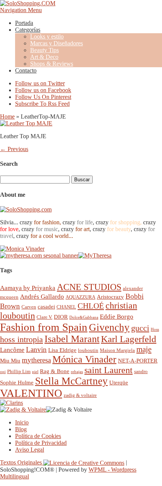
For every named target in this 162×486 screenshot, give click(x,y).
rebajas (77, 372)
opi (3, 372)
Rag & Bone (54, 371)
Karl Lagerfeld (128, 339)
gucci (140, 328)
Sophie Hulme (17, 382)
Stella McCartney (71, 381)
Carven (28, 307)
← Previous (14, 149)
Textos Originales (21, 462)
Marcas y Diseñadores (56, 43)
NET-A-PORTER (137, 360)
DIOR (61, 316)
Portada (24, 23)
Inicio (22, 422)
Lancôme (12, 349)
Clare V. (44, 317)
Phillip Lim (19, 371)
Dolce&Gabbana (83, 317)
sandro (141, 371)
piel (35, 372)
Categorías (27, 29)
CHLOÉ (91, 305)
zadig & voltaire (80, 395)
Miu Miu (10, 360)
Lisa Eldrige (62, 350)
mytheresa (36, 360)
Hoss (155, 329)
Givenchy (109, 327)
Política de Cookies (38, 436)
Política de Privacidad (41, 443)
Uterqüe (118, 382)
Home (7, 116)
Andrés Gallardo (42, 296)
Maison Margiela (117, 350)
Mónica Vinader (84, 359)
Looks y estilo (47, 36)
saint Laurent (108, 370)
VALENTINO (31, 393)
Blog (21, 429)
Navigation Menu (21, 10)
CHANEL (66, 307)
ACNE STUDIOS (89, 287)
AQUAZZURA (80, 297)
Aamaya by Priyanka (27, 288)
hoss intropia (21, 339)
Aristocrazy (110, 296)
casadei (46, 306)
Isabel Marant (71, 338)
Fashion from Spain (43, 327)
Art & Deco (44, 57)
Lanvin (36, 349)
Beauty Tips (44, 50)
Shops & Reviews (51, 63)
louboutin (88, 350)
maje (143, 349)
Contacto (26, 70)
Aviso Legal (29, 449)
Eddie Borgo (116, 316)
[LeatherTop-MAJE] (26, 123)
